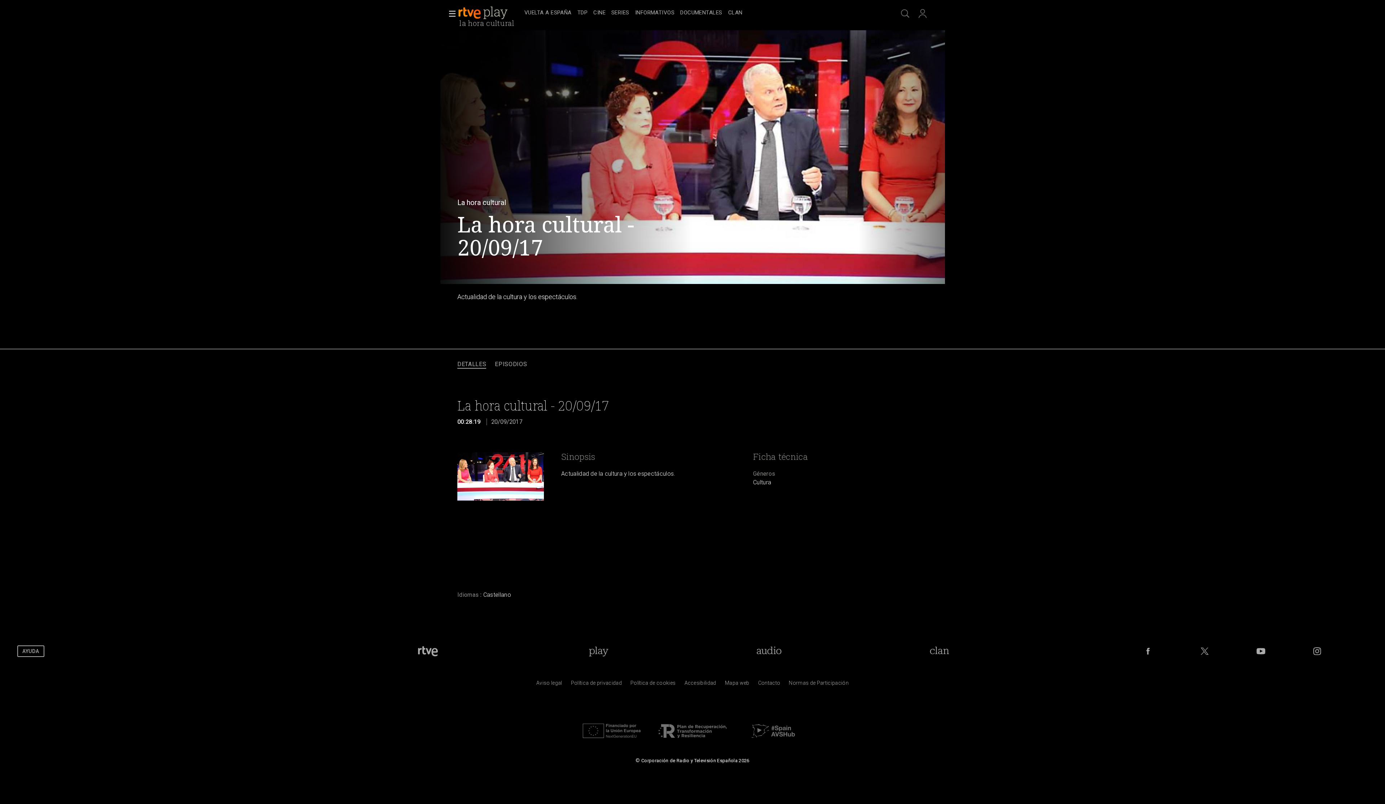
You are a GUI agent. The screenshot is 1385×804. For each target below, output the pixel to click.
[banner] (490, 13)
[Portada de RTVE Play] (483, 13)
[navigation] (700, 13)
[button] (450, 14)
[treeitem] (548, 13)
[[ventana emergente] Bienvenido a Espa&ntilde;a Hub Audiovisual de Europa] (773, 740)
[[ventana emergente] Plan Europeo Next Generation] (612, 740)
